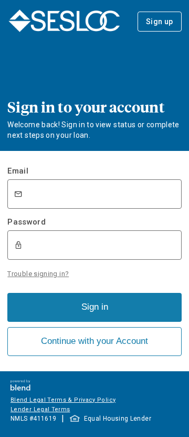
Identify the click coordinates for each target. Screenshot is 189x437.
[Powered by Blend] (20, 387)
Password (26, 222)
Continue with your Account (94, 341)
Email (17, 171)
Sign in (94, 307)
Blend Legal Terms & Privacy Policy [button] (63, 400)
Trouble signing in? (38, 274)
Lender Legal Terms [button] (40, 409)
